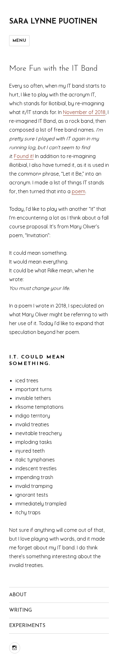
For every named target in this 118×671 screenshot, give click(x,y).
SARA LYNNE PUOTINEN (53, 21)
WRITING (20, 610)
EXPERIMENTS (27, 625)
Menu (19, 41)
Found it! (24, 156)
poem (78, 191)
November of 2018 (84, 112)
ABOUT (18, 594)
